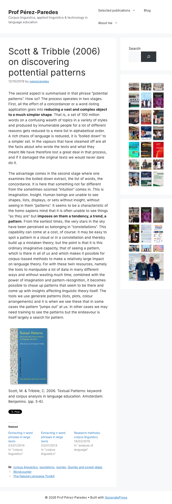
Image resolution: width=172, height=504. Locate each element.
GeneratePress (116, 497)
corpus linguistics (25, 467)
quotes (61, 467)
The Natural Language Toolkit (34, 476)
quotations (47, 467)
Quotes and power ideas (85, 467)
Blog (147, 10)
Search (135, 48)
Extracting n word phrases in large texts (20, 437)
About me (105, 23)
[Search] (148, 56)
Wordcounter (22, 471)
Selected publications (114, 10)
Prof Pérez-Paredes (33, 12)
